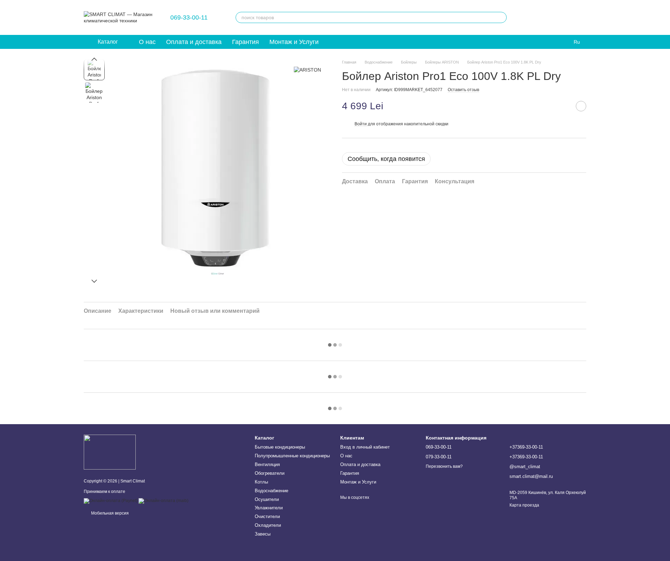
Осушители (267, 499)
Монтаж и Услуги (294, 41)
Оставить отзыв (463, 89)
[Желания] (526, 17)
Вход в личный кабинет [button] (365, 447)
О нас (147, 41)
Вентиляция (267, 464)
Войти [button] (361, 123)
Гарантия (245, 41)
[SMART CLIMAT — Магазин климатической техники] (110, 451)
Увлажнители (269, 507)
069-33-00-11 (189, 17)
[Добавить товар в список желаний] (581, 106)
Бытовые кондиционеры (280, 447)
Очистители (267, 516)
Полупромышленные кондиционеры (292, 455)
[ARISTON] (307, 70)
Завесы (262, 534)
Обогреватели (269, 473)
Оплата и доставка (194, 41)
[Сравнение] (544, 17)
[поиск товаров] (501, 17)
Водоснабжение (271, 490)
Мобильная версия (109, 513)
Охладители (268, 525)
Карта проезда (524, 505)
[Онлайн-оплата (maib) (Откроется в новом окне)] (163, 500)
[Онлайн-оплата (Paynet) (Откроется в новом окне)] (110, 500)
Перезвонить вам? (444, 466)
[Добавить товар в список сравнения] (563, 106)
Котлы (261, 482)
